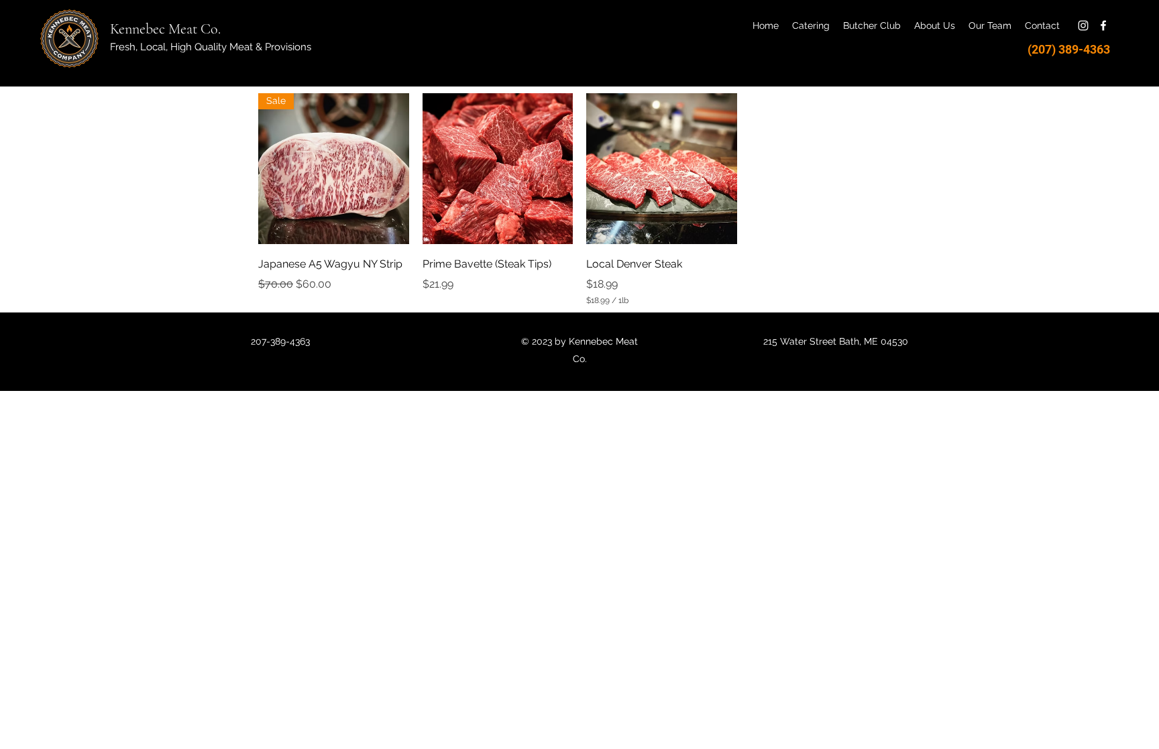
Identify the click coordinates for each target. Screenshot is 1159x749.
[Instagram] (1083, 25)
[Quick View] (498, 168)
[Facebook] (1103, 25)
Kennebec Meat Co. (165, 29)
